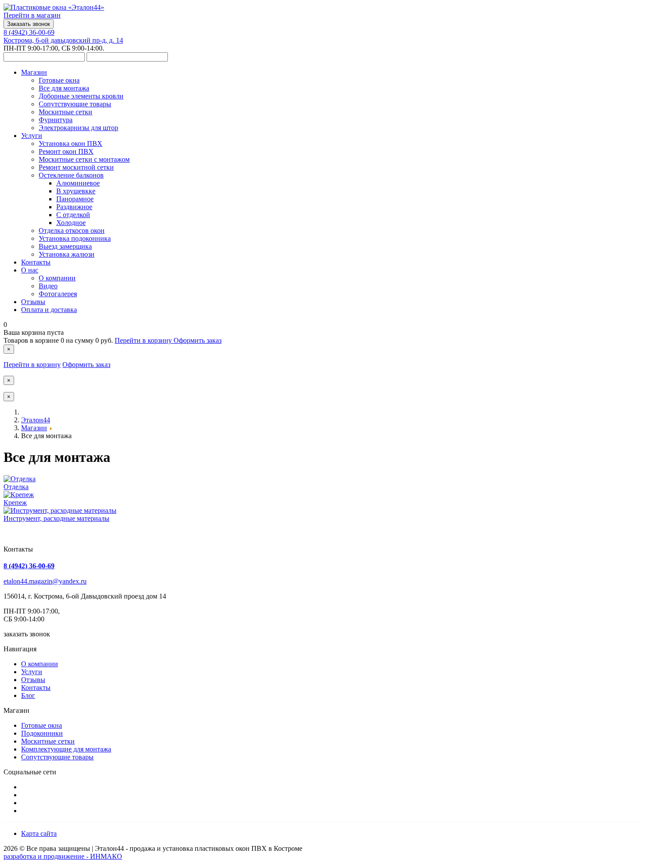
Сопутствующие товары (75, 104)
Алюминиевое (78, 183)
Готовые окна (59, 80)
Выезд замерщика (65, 246)
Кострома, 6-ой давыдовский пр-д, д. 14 (63, 40)
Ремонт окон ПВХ (66, 151)
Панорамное (75, 199)
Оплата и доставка (49, 309)
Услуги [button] (31, 135)
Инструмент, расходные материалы (56, 518)
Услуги (31, 671)
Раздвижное (74, 207)
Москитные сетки (65, 112)
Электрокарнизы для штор (78, 127)
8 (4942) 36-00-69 (29, 32)
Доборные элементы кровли (81, 96)
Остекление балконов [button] (71, 175)
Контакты (36, 262)
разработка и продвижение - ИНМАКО (63, 856)
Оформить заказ (197, 340)
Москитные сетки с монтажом (84, 159)
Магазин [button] (34, 72)
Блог (28, 695)
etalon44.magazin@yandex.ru (45, 581)
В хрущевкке (75, 191)
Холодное (71, 222)
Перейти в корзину (144, 340)
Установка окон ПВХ (70, 143)
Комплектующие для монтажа (66, 749)
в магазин (32, 15)
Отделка (16, 486)
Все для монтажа (64, 88)
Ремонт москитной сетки (76, 167)
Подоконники (42, 733)
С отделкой (73, 214)
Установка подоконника (75, 238)
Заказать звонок (28, 24)
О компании (57, 278)
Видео (48, 286)
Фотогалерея (58, 294)
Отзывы (33, 301)
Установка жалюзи (66, 254)
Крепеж (15, 502)
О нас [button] (29, 270)
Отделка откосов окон (72, 230)
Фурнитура (56, 119)
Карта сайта (39, 833)
